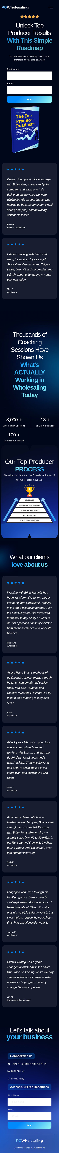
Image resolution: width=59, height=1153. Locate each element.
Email (10, 83)
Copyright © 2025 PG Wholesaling (29, 1148)
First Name (13, 69)
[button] (50, 7)
